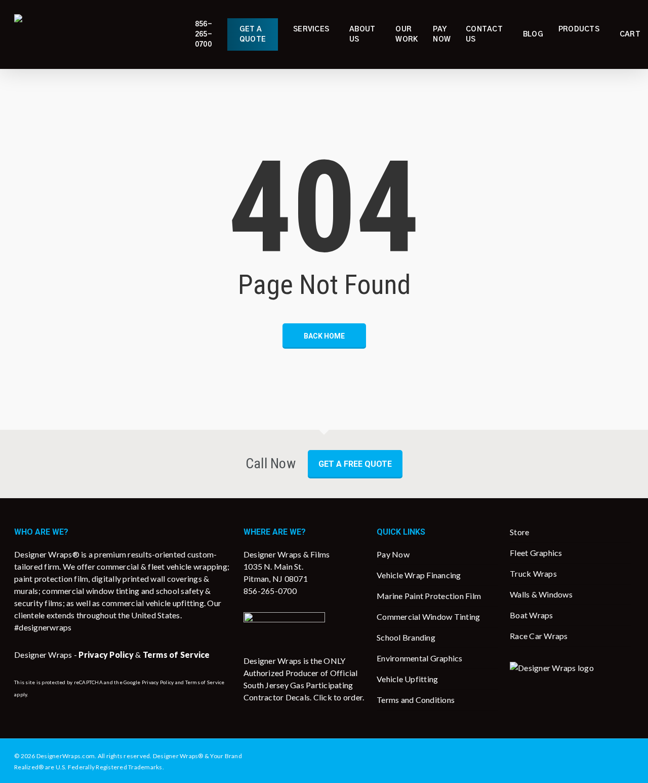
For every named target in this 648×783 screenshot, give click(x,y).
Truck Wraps (533, 573)
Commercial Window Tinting (428, 616)
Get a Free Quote (355, 464)
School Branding (406, 637)
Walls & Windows (541, 594)
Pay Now (393, 554)
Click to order (338, 697)
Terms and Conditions (416, 699)
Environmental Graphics (420, 658)
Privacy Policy (158, 682)
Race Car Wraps (539, 636)
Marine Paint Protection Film (429, 596)
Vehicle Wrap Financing (419, 575)
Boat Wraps (531, 615)
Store (519, 532)
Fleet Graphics (536, 552)
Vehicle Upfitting (407, 679)
